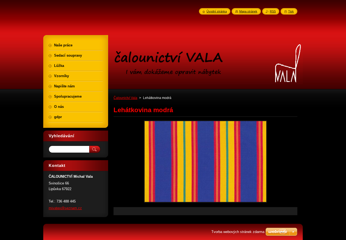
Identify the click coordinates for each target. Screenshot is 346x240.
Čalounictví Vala (125, 98)
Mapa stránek (248, 11)
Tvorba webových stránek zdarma (237, 232)
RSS (273, 11)
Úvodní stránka (217, 11)
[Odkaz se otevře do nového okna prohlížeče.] (205, 202)
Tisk (291, 11)
